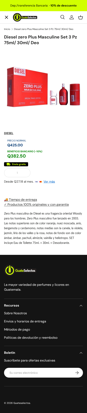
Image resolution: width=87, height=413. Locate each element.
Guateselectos (21, 403)
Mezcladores (17, 102)
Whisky (13, 42)
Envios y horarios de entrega (25, 321)
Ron (10, 131)
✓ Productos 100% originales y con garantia (36, 204)
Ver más (49, 182)
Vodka (12, 72)
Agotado (58, 173)
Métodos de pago (17, 329)
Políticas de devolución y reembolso (30, 337)
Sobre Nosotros (15, 313)
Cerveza (13, 87)
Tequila (13, 57)
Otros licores (17, 117)
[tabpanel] (43, 228)
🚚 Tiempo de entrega (20, 199)
